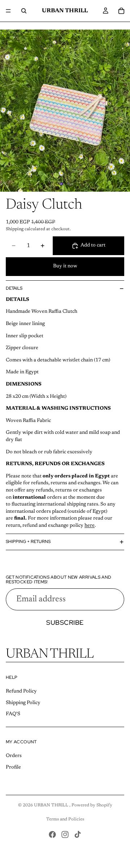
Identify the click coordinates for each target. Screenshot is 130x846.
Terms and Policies (65, 819)
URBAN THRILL (51, 805)
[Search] (24, 11)
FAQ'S (13, 714)
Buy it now (65, 266)
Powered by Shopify (92, 805)
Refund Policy (21, 691)
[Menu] (8, 11)
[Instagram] (65, 834)
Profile (13, 767)
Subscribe (65, 622)
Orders (14, 755)
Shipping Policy (23, 702)
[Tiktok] (77, 834)
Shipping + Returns (28, 541)
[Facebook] (52, 834)
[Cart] (121, 11)
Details (14, 288)
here (89, 525)
